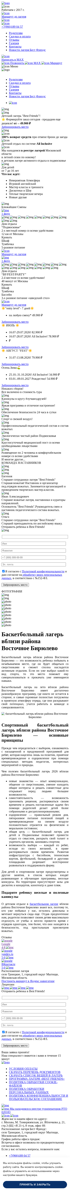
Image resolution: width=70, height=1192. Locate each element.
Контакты (15, 46)
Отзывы (14, 39)
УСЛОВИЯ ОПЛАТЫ (23, 1068)
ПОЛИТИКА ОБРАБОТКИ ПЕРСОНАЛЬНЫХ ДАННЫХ (29, 1090)
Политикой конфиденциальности (43, 571)
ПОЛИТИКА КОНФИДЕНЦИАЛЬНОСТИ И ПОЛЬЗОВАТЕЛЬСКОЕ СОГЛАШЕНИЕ (38, 1097)
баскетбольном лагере (44, 904)
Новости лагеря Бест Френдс (27, 49)
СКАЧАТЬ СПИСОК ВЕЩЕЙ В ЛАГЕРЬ (36, 1075)
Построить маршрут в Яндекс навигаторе (28, 981)
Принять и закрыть (35, 1184)
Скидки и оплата (20, 36)
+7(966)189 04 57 (19, 1155)
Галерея (14, 43)
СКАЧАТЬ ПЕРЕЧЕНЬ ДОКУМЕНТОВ (34, 1072)
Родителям (16, 33)
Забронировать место (15, 126)
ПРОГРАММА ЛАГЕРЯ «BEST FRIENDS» (37, 1078)
